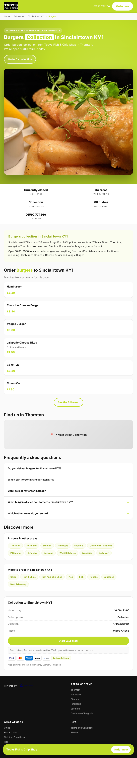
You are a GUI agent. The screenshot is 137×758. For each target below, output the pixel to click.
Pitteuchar (15, 553)
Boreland (48, 553)
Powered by (10, 685)
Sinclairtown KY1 (36, 16)
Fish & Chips (29, 577)
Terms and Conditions (82, 727)
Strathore (32, 553)
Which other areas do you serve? (28, 513)
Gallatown (104, 553)
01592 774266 (102, 6)
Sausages (109, 577)
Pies (70, 577)
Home (7, 16)
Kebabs (94, 577)
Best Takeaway (18, 584)
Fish (81, 577)
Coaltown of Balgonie (101, 545)
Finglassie (63, 545)
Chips (13, 577)
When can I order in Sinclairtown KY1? (31, 479)
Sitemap (75, 732)
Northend (32, 545)
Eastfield (78, 545)
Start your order (68, 640)
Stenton (47, 545)
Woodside (87, 553)
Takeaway (19, 16)
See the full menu (68, 402)
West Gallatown (67, 553)
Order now (122, 6)
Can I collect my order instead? (27, 490)
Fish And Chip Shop (52, 577)
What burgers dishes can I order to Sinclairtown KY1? (40, 502)
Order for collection (20, 59)
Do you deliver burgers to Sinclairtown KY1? (34, 468)
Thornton (15, 545)
